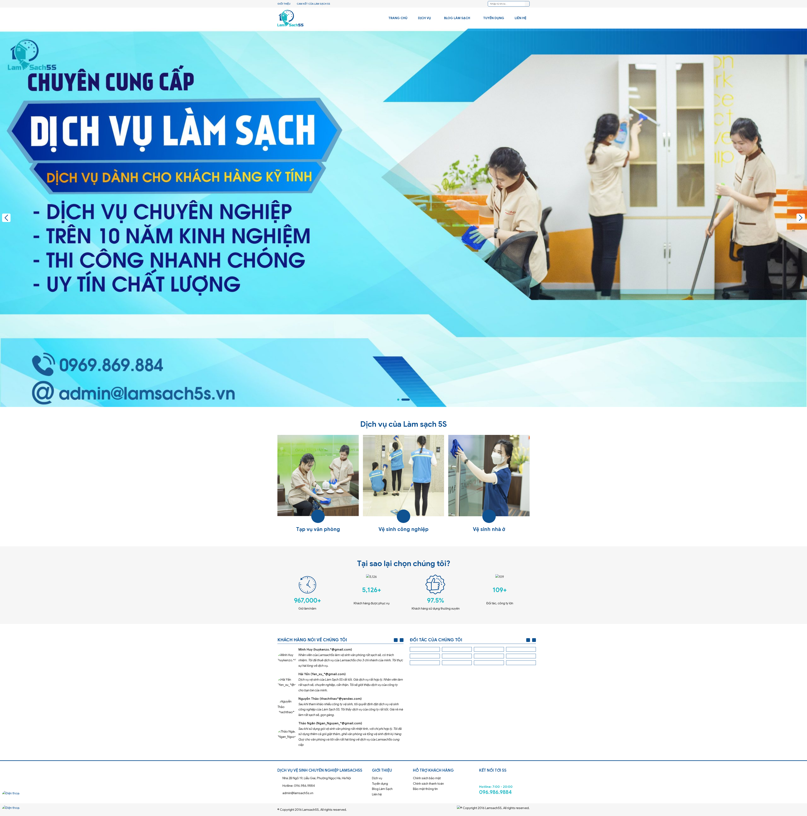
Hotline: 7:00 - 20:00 (504, 784)
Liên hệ (520, 18)
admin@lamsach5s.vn (323, 793)
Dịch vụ (424, 18)
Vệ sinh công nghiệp (403, 484)
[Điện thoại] (11, 797)
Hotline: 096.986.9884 (323, 786)
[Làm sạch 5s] (290, 18)
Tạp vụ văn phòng (318, 484)
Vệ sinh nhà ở (489, 484)
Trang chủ (397, 18)
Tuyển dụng (493, 18)
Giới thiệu (283, 3)
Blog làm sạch (457, 18)
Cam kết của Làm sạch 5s (313, 3)
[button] (6, 218)
